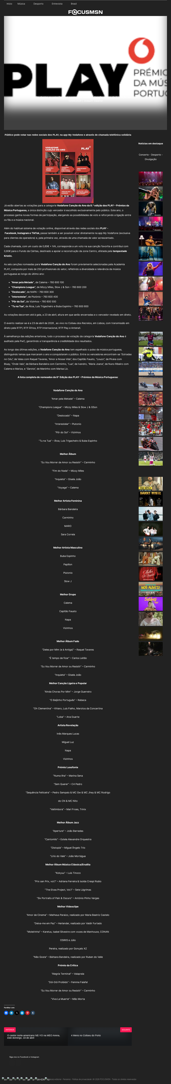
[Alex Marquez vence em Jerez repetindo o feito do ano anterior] (151, 373)
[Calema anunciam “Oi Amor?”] (151, 563)
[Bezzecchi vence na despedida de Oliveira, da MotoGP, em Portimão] (151, 448)
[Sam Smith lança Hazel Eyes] (151, 623)
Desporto (38, 3)
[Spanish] (23, 1079)
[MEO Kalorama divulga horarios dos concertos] (151, 638)
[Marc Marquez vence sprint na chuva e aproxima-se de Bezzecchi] (151, 388)
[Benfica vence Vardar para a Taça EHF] (151, 433)
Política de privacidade (81, 1079)
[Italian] (19, 1079)
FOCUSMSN (105, 1079)
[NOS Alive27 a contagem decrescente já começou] (151, 593)
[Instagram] (18, 1063)
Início (9, 3)
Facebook (10, 233)
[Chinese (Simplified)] (40, 1079)
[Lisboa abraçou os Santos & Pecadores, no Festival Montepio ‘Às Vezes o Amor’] (151, 228)
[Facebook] (12, 1063)
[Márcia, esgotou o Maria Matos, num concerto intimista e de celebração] (151, 243)
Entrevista (57, 3)
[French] (14, 1079)
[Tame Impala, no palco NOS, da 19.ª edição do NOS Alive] (151, 488)
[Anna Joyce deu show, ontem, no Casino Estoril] (151, 183)
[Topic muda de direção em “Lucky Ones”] (151, 518)
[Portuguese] (28, 1079)
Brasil (74, 3)
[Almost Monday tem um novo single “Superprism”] (151, 533)
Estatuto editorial (54, 1079)
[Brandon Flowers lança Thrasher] (151, 548)
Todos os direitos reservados (124, 1079)
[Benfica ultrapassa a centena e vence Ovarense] (151, 418)
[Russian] (47, 1079)
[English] (4, 1079)
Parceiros (67, 1079)
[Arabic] (32, 1079)
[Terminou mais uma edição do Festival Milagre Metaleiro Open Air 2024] (151, 288)
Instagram (23, 233)
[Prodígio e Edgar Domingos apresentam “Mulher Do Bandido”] (151, 578)
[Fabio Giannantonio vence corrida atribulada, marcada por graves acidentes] (151, 358)
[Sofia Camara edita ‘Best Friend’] (151, 653)
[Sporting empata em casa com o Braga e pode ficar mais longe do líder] (151, 463)
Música (21, 3)
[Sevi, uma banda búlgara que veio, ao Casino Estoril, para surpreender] (151, 213)
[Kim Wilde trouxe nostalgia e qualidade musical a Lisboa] (151, 273)
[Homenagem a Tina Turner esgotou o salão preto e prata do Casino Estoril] (151, 318)
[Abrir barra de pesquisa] (163, 3)
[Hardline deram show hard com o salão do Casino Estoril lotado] (151, 198)
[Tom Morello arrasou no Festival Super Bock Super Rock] (151, 303)
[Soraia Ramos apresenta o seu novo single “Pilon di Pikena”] (151, 608)
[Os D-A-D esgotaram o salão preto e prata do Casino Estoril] (151, 258)
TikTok (35, 233)
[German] (9, 1079)
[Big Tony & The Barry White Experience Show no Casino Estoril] (151, 503)
